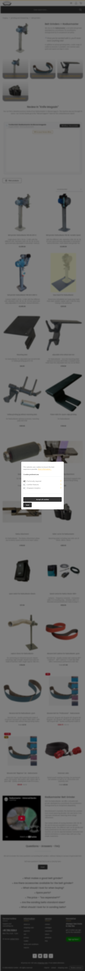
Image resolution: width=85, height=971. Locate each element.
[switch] (24, 485)
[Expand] (61, 481)
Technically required (34, 481)
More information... (45, 469)
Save (27, 505)
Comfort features (33, 485)
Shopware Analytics (34, 488)
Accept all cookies (42, 499)
